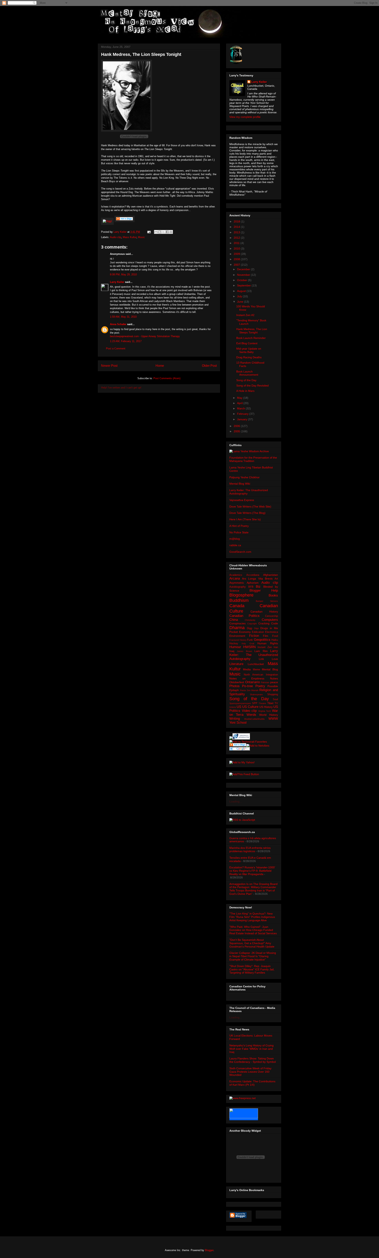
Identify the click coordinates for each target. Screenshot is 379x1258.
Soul (275, 699)
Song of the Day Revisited (252, 385)
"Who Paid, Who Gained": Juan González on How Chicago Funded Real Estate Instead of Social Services (253, 930)
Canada (236, 605)
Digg (249, 628)
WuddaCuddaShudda (254, 719)
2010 (237, 248)
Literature (236, 664)
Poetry (260, 686)
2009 (237, 253)
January (242, 419)
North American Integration (261, 674)
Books (273, 595)
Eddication (258, 632)
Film (265, 635)
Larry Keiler (117, 281)
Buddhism (239, 600)
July (240, 296)
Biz (258, 586)
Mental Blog (270, 669)
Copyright (252, 623)
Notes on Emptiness (246, 678)
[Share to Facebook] (167, 232)
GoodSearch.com (240, 551)
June (240, 301)
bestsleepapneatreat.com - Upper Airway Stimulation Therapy (145, 336)
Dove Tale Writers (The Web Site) (250, 506)
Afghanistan (270, 574)
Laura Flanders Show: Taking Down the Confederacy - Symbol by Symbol (252, 1060)
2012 (237, 237)
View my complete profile (245, 116)
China (233, 620)
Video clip (249, 711)
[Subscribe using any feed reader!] (244, 774)
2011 (237, 243)
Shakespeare (256, 694)
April (240, 403)
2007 (237, 264)
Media (247, 669)
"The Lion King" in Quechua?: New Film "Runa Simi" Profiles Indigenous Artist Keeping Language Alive (252, 917)
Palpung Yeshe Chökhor (244, 477)
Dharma (237, 627)
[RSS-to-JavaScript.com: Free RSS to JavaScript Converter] (242, 819)
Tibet (270, 703)
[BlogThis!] (160, 232)
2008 (237, 259)
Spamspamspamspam (240, 703)
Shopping (272, 694)
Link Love (268, 658)
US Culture (250, 707)
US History (266, 706)
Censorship (271, 616)
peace (274, 682)
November (244, 274)
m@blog (234, 538)
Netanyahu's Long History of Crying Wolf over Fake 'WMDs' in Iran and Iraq (251, 1049)
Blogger (209, 1250)
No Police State (239, 532)
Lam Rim (260, 651)
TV (276, 703)
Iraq (231, 651)
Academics (235, 575)
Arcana (234, 578)
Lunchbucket (256, 664)
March (241, 408)
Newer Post (109, 365)
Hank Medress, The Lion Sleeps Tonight (251, 330)
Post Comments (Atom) (166, 378)
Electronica (271, 632)
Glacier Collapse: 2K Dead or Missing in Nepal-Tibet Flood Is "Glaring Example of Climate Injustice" (252, 956)
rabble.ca (235, 545)
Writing (234, 718)
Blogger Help (264, 590)
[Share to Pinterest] (171, 232)
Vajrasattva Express (241, 500)
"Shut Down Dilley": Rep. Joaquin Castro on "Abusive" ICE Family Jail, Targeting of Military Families (251, 969)
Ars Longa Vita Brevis (257, 578)
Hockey (233, 643)
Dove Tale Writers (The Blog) (247, 512)
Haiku (274, 640)
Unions (232, 707)
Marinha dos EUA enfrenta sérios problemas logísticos (250, 849)
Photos (234, 686)
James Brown (244, 651)
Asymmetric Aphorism (244, 582)
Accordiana (252, 575)
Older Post (209, 365)
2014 (237, 226)
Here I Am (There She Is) (245, 519)
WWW (273, 718)
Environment (237, 635)
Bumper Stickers (267, 601)
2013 (237, 232)
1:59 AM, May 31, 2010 (123, 316)
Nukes (274, 678)
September (244, 285)
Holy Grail (248, 643)
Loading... (235, 801)
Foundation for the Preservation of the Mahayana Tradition (253, 459)
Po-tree (247, 686)
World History (268, 714)
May (240, 397)
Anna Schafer (118, 324)
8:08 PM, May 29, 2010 (123, 274)
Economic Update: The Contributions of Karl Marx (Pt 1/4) (252, 1083)
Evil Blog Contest (246, 343)
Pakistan (265, 682)
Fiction (254, 636)
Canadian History (264, 611)
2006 (237, 426)
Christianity (250, 620)
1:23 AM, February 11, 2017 (126, 341)
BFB (250, 586)
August (242, 291)
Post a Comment (115, 348)
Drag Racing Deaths (249, 357)
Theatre (262, 703)
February (243, 413)
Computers (270, 620)
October (242, 280)
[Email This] (156, 232)
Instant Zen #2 (245, 315)
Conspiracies (237, 623)
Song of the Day (246, 380)
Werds (251, 715)
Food (275, 636)
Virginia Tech (264, 711)
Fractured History (238, 640)
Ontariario (252, 682)
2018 (237, 221)
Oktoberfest (236, 682)
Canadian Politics (244, 616)
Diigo (256, 628)
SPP (254, 703)
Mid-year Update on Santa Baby (248, 350)
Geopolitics (262, 640)
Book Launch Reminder (251, 338)
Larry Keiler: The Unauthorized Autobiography (253, 655)
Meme (256, 669)
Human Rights (267, 643)
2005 (237, 431)
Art (276, 578)
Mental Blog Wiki (239, 483)
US (239, 707)
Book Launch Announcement (247, 373)
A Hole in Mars (245, 390)
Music (141, 237)
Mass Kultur (129, 237)
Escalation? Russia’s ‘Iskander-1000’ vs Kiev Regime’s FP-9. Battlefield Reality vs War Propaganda (252, 871)
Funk (250, 640)
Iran (276, 647)
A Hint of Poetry (239, 525)
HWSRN (249, 647)
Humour (235, 647)
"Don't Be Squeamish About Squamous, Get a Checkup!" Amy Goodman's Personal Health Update (251, 943)
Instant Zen (265, 647)
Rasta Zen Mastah (249, 690)
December (244, 269)
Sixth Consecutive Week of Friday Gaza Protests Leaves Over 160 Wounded (250, 1072)
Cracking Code (268, 623)
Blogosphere (241, 595)
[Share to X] (163, 232)
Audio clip (115, 237)
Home (160, 365)
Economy (245, 631)
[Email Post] (149, 231)
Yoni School (238, 722)
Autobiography (237, 586)
